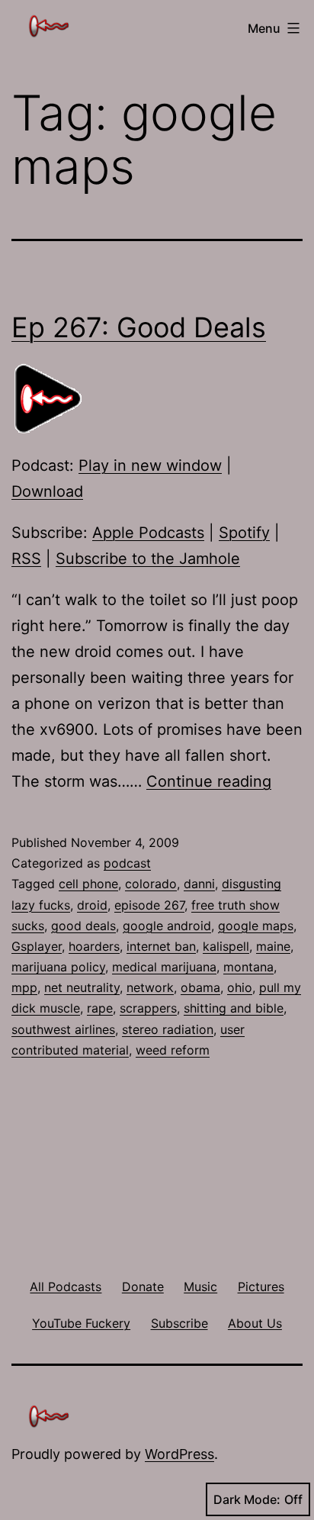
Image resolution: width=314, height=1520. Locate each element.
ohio (239, 987)
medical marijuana (164, 966)
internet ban (161, 946)
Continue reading (208, 781)
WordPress (179, 1454)
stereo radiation (167, 1029)
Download (47, 491)
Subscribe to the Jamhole (148, 558)
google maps (255, 925)
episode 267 (149, 905)
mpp (24, 987)
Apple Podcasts (148, 532)
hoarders (94, 946)
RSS (26, 558)
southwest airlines (63, 1029)
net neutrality (82, 987)
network (150, 987)
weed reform (173, 1050)
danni (199, 883)
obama (200, 987)
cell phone (88, 883)
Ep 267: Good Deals (138, 327)
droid (92, 905)
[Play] (49, 398)
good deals (83, 925)
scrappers (148, 1008)
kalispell (226, 946)
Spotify (244, 532)
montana (248, 966)
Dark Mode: (246, 1499)
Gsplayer (36, 946)
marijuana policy (58, 966)
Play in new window (150, 465)
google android (167, 925)
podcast (127, 863)
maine (273, 946)
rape (100, 1008)
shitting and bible (234, 1008)
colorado (151, 883)
